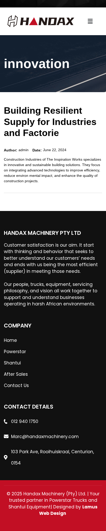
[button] (90, 21)
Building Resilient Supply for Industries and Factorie (50, 121)
